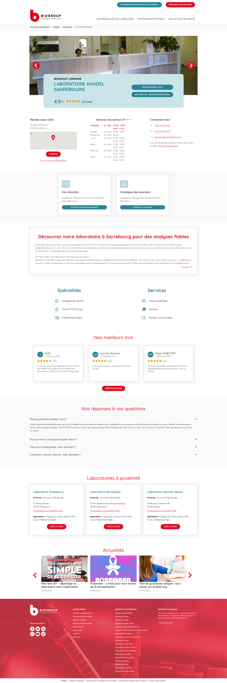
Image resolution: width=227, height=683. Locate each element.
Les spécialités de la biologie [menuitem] (115, 19)
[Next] (190, 65)
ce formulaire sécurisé (168, 146)
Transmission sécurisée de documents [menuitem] (138, 4)
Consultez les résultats (82, 616)
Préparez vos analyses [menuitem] (179, 4)
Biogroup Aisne (121, 616)
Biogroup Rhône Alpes (125, 671)
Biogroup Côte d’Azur (124, 644)
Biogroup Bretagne (123, 633)
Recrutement (78, 627)
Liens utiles (77, 630)
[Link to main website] (45, 15)
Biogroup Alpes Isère (124, 623)
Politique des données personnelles (101, 680)
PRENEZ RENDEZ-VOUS (147, 86)
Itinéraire (52, 153)
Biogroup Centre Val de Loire (128, 637)
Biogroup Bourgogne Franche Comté (131, 630)
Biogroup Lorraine (123, 654)
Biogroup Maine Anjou (125, 657)
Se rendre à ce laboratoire (48, 511)
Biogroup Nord (121, 661)
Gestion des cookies (157, 680)
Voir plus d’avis (113, 388)
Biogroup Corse (122, 640)
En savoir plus (166, 623)
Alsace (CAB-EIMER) (124, 613)
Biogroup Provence (123, 668)
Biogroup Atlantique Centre (127, 627)
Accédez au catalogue (136, 206)
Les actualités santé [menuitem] (181, 19)
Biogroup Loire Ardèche (125, 650)
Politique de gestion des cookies (132, 680)
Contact (76, 633)
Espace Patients (80, 620)
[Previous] (35, 575)
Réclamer (77, 637)
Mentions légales (76, 680)
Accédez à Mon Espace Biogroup (80, 206)
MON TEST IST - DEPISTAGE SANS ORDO (150, 94)
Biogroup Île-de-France (125, 647)
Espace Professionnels (82, 623)
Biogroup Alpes (122, 620)
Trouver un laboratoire (82, 613)
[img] (113, 65)
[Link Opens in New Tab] (32, 629)
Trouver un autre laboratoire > (53, 160)
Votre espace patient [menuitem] (151, 19)
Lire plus (185, 267)
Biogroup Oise (121, 664)
